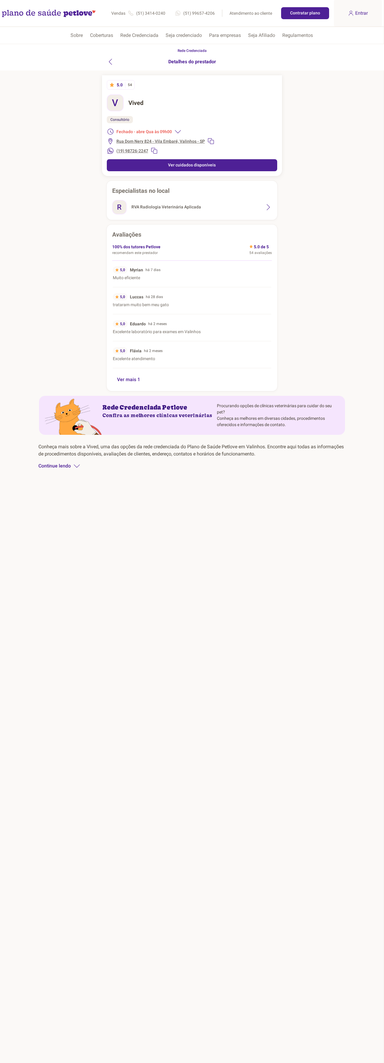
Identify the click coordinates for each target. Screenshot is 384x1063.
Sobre (76, 35)
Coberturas (101, 35)
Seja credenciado (184, 35)
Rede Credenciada (139, 35)
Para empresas (225, 35)
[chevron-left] (110, 61)
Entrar (361, 13)
